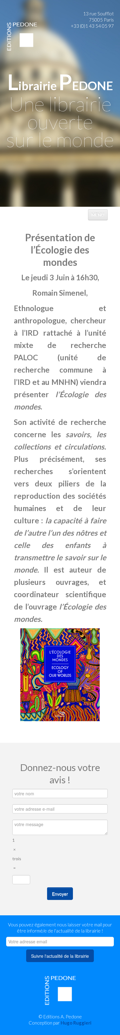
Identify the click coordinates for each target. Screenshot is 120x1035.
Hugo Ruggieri (76, 1022)
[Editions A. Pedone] (22, 36)
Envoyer (60, 894)
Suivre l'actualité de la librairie (60, 956)
